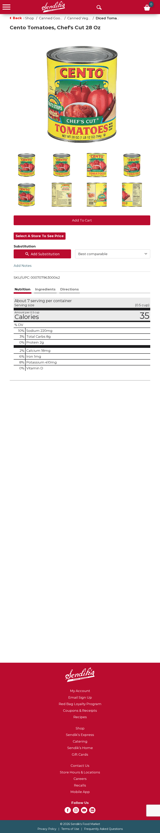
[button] (26, 165)
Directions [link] (69, 289)
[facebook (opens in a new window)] (68, 811)
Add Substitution (45, 254)
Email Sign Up (80, 697)
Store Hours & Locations (80, 772)
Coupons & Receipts (80, 710)
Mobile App (80, 792)
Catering (80, 741)
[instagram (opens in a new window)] (76, 811)
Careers (80, 779)
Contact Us (80, 766)
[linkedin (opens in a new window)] (92, 811)
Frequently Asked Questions (103, 829)
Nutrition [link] (22, 289)
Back (17, 18)
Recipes (80, 717)
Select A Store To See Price (40, 236)
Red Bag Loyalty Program (80, 704)
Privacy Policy (46, 829)
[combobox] (112, 254)
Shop (29, 18)
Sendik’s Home (80, 748)
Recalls (80, 785)
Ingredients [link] (45, 289)
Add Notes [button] (23, 266)
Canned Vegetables (84, 18)
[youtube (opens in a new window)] (84, 811)
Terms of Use (70, 829)
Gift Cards (80, 754)
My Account (80, 691)
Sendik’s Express (80, 735)
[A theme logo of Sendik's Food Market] (53, 7)
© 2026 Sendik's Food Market (80, 824)
